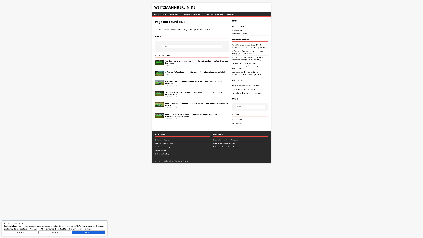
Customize (20, 232)
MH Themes (184, 161)
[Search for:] (192, 46)
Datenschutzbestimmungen (164, 143)
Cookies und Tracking (162, 154)
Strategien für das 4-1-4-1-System (244, 89)
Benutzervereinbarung (162, 147)
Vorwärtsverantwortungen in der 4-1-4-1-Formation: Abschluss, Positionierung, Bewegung (196, 62)
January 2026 (237, 123)
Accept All (88, 232)
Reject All (55, 232)
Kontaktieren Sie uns (213, 14)
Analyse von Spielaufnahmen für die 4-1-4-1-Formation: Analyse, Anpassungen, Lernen (196, 104)
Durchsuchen (160, 14)
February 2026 (237, 120)
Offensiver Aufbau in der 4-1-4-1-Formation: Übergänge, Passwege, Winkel (195, 72)
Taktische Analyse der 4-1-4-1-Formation (247, 93)
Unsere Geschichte (192, 14)
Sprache (230, 14)
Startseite (175, 14)
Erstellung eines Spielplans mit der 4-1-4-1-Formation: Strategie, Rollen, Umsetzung (193, 82)
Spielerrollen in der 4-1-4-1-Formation (245, 86)
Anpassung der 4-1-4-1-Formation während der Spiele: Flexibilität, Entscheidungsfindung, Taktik (191, 115)
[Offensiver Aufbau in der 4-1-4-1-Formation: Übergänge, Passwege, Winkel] (159, 74)
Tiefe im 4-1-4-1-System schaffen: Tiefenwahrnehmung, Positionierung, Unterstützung (194, 93)
